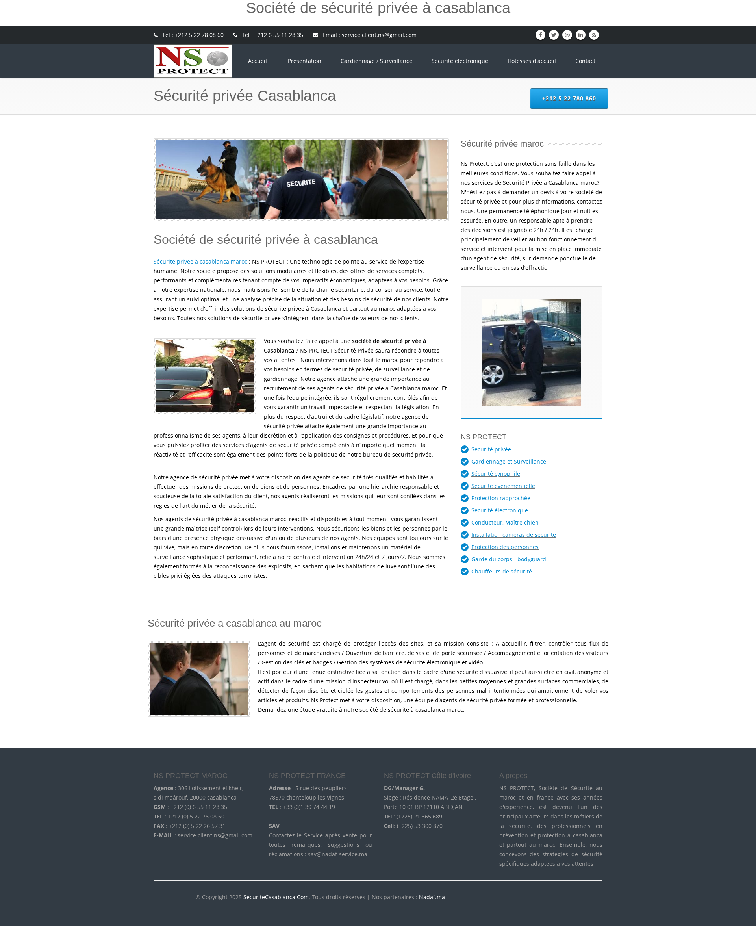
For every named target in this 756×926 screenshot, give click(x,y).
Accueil (258, 61)
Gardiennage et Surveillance (508, 461)
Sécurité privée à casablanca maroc (200, 261)
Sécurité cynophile (495, 473)
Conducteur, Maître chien (505, 522)
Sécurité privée (491, 449)
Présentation (304, 61)
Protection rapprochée (500, 498)
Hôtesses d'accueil (532, 61)
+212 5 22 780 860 (569, 98)
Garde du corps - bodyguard (508, 559)
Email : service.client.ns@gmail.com (369, 35)
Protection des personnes (505, 547)
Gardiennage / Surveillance (376, 61)
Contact (585, 61)
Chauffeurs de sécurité (501, 571)
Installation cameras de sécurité (513, 534)
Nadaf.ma (432, 897)
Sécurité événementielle (503, 486)
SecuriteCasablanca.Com (276, 897)
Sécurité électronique (460, 61)
